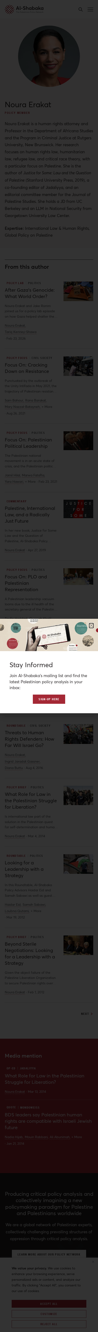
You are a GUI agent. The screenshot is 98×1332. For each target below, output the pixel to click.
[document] (49, 666)
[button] (91, 625)
